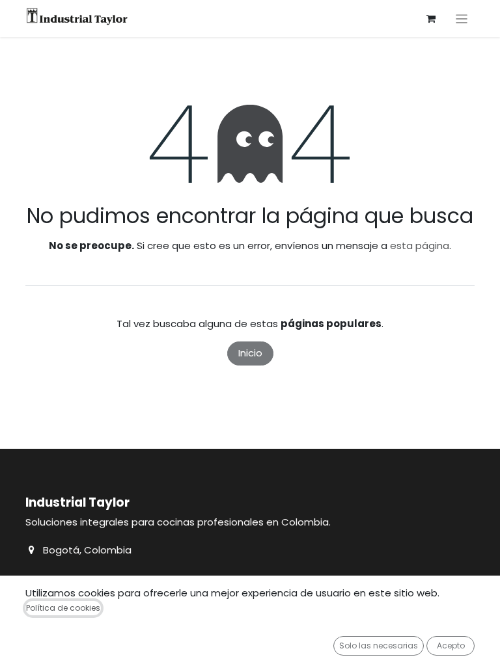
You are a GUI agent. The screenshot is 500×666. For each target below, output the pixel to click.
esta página (419, 245)
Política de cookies (63, 607)
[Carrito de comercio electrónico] (431, 19)
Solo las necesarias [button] (378, 645)
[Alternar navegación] (462, 18)
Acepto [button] (451, 645)
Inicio (250, 353)
